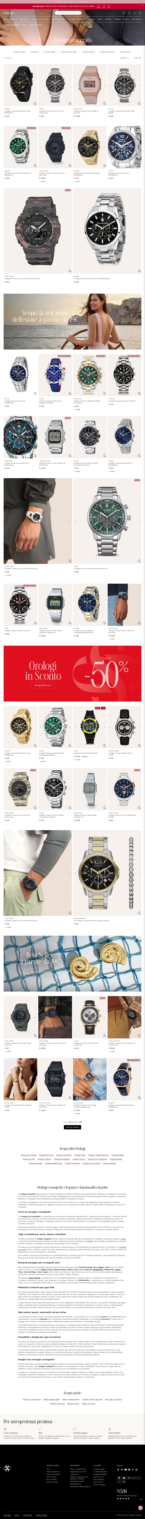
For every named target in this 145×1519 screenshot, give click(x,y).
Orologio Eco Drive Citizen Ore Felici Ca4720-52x (90, 568)
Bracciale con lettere (113, 1399)
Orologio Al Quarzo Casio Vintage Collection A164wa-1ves (50, 631)
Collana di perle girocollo (92, 1399)
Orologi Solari (80, 1155)
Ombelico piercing (57, 1404)
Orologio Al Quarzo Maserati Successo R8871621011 (18, 112)
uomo (123, 1239)
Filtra (136, 58)
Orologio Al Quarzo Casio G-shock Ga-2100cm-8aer (22, 278)
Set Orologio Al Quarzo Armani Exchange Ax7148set (91, 920)
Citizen (43, 1270)
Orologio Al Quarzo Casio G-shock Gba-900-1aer (21, 920)
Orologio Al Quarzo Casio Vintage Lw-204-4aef (86, 112)
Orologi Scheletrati (72, 1163)
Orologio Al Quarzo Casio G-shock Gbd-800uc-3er (18, 1044)
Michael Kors (98, 1270)
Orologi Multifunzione (53, 1163)
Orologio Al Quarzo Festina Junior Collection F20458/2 (50, 402)
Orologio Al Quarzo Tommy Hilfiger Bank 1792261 (122, 816)
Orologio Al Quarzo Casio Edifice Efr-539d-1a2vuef (17, 464)
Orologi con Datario (64, 1155)
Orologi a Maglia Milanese (98, 1155)
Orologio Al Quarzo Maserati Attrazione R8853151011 (18, 174)
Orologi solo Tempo (28, 1155)
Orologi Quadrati (109, 1163)
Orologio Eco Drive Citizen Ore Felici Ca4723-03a (86, 1044)
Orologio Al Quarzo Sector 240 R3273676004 (119, 174)
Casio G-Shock (34, 1278)
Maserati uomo (73, 1404)
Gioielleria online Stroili (11, 25)
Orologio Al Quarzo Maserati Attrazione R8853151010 (92, 278)
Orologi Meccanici (46, 1155)
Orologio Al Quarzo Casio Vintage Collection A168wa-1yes (85, 1106)
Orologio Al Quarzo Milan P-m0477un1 (17, 630)
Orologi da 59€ (29, 1159)
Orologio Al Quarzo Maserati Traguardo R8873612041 (87, 174)
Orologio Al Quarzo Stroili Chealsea (86, 753)
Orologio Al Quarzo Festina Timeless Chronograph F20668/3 (51, 754)
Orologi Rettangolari (62, 1159)
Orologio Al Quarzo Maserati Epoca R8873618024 (120, 464)
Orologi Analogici (35, 1163)
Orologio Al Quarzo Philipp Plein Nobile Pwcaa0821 (87, 402)
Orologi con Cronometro (97, 1159)
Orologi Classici (79, 1159)
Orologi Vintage (117, 1155)
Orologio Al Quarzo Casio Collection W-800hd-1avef (52, 464)
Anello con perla (88, 1404)
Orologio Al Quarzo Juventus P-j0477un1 (122, 401)
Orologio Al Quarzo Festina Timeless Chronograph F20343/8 (51, 816)
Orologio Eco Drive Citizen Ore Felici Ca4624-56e (51, 112)
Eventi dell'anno (98, 1479)
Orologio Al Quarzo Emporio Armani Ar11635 (121, 754)
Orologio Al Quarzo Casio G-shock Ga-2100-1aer (121, 631)
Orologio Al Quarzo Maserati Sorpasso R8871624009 (121, 1106)
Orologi (24, 25)
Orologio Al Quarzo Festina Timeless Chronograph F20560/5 (86, 464)
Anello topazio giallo (51, 1399)
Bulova (101, 1267)
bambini (89, 1241)
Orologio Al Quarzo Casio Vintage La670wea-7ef (85, 816)
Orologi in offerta (44, 1159)
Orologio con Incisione (91, 1163)
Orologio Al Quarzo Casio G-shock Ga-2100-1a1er (52, 174)
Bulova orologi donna (70, 1399)
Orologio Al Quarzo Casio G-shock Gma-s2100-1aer (52, 1044)
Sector (118, 1270)
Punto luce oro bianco (32, 1399)
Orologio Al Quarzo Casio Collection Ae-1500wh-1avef (122, 1044)
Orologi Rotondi (116, 1159)
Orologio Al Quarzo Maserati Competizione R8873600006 (83, 631)
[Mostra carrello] (140, 13)
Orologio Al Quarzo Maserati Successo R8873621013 (18, 754)
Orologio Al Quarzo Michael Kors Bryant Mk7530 (18, 1106)
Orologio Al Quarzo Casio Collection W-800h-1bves (52, 1106)
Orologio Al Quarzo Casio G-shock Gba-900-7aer (21, 568)
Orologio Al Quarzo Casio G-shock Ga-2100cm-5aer (17, 816)
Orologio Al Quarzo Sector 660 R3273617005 (15, 402)
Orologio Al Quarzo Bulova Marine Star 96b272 (122, 112)
